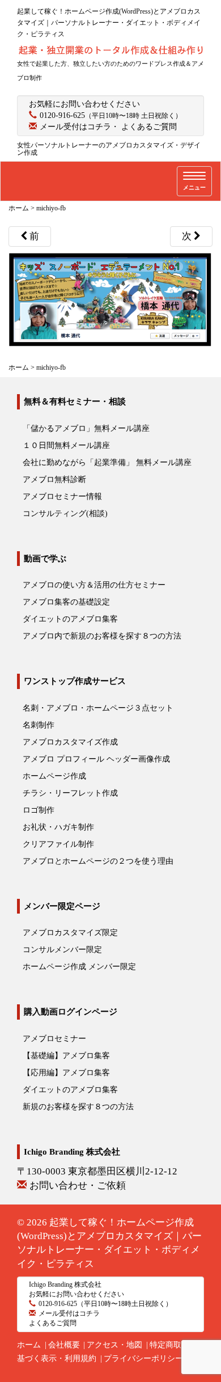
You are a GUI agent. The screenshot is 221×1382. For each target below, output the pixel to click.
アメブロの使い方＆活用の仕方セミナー (94, 585)
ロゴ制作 (38, 810)
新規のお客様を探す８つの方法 (78, 1106)
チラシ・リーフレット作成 (70, 793)
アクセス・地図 (114, 1345)
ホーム (29, 1345)
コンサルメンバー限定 (62, 949)
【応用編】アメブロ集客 (66, 1072)
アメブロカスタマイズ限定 (70, 932)
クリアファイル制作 (58, 844)
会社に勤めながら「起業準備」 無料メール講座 (107, 462)
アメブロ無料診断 (54, 479)
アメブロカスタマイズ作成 (70, 742)
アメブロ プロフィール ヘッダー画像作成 (96, 759)
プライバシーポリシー (143, 1358)
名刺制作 (38, 725)
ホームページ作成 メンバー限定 (79, 966)
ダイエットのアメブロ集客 (70, 619)
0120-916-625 (62, 115)
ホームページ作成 (54, 776)
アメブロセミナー (54, 1038)
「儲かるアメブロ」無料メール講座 (86, 428)
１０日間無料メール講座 (66, 445)
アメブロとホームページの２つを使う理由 (98, 861)
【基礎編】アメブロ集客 (66, 1055)
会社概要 (64, 1345)
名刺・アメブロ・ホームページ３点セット (98, 708)
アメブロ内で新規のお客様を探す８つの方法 (102, 636)
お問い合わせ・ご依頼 (77, 1185)
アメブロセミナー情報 (62, 496)
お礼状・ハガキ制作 (58, 827)
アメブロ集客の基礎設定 (66, 602)
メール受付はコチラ (75, 126)
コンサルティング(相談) (65, 513)
